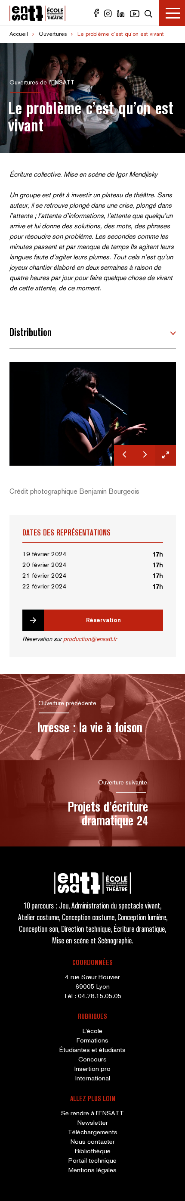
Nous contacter (93, 1142)
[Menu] (172, 13)
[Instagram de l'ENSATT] (109, 15)
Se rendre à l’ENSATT (92, 1114)
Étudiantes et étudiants (92, 1050)
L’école (92, 1031)
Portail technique (92, 1161)
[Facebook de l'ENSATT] (97, 15)
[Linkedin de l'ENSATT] (121, 15)
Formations (92, 1041)
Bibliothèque (93, 1151)
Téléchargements (92, 1132)
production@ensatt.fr (90, 639)
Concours (92, 1060)
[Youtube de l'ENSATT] (135, 15)
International (92, 1079)
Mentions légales (92, 1170)
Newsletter (92, 1123)
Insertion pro (92, 1069)
